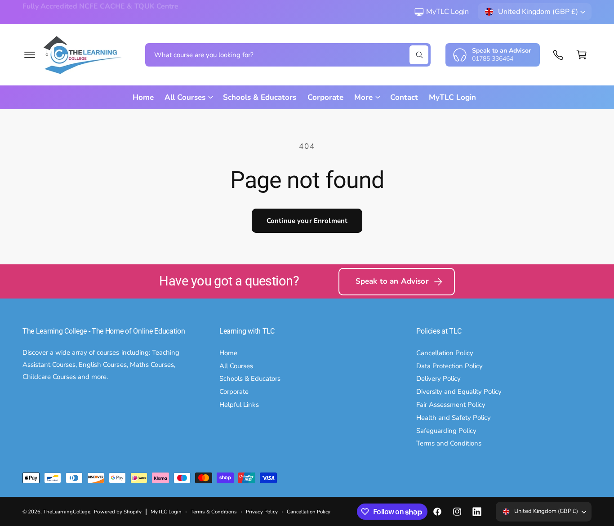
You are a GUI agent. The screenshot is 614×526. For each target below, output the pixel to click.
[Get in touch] (558, 55)
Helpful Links (239, 404)
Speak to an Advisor (392, 281)
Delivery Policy (438, 378)
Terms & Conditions (214, 511)
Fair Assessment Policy (450, 404)
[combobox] (288, 55)
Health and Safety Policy (453, 417)
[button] (29, 55)
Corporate (234, 391)
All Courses (236, 365)
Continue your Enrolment (307, 220)
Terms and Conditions (448, 443)
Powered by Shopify (117, 511)
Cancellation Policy (444, 352)
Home (228, 352)
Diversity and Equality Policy (459, 391)
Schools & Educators (249, 378)
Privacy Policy (261, 511)
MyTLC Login (447, 12)
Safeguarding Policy (446, 430)
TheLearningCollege (66, 511)
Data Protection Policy (449, 365)
